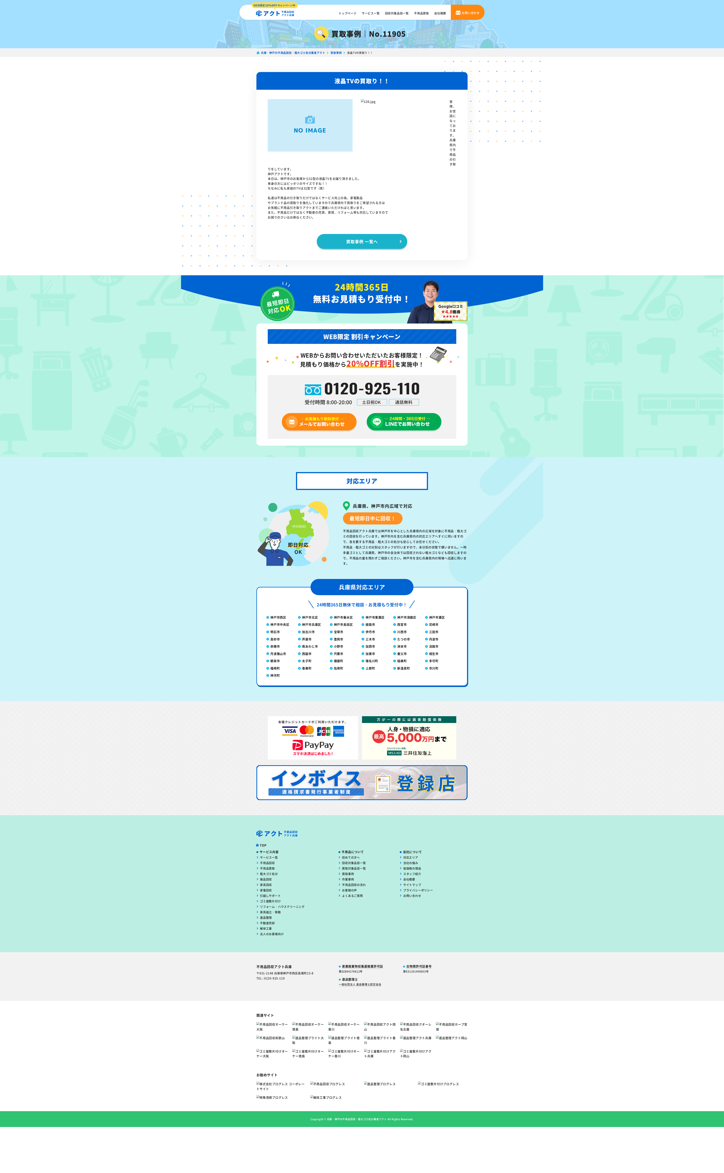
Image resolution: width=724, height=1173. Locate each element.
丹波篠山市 (278, 653)
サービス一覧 (371, 13)
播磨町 (338, 661)
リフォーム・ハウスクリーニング (282, 906)
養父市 (402, 653)
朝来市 (275, 661)
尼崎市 (434, 624)
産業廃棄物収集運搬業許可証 (362, 966)
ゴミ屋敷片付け (270, 901)
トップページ (348, 13)
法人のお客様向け (272, 934)
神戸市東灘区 (375, 617)
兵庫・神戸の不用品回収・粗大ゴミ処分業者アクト (357, 1119)
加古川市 (308, 631)
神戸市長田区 (343, 624)
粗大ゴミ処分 (269, 874)
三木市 (370, 639)
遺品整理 (266, 917)
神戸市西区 (278, 617)
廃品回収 (266, 879)
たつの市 (403, 639)
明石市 (275, 631)
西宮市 (402, 624)
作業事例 (348, 879)
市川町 (434, 668)
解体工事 (266, 928)
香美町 (306, 668)
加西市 (370, 646)
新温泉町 (403, 668)
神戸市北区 (310, 617)
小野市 (338, 646)
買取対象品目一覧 (354, 868)
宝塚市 (338, 631)
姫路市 (370, 624)
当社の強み (410, 863)
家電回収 (266, 890)
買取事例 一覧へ (362, 241)
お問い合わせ (412, 896)
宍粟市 (338, 653)
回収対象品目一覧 (397, 13)
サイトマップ (412, 885)
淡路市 (434, 646)
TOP (263, 845)
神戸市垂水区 (343, 617)
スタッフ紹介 (412, 874)
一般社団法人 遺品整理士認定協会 (360, 984)
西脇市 (306, 653)
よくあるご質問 (352, 896)
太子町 (306, 661)
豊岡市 (338, 639)
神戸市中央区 (279, 624)
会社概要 (440, 13)
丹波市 (434, 639)
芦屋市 (306, 639)
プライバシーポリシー (418, 890)
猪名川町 (372, 661)
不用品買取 (421, 13)
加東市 (370, 653)
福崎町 (275, 668)
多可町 (434, 661)
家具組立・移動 (270, 912)
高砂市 (275, 639)
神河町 (275, 675)
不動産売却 (267, 923)
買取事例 (348, 874)
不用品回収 (267, 863)
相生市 (434, 653)
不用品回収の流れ (354, 885)
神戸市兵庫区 (311, 624)
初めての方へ (351, 857)
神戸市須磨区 (406, 617)
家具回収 (266, 885)
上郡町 (370, 668)
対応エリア (410, 857)
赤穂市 (275, 646)
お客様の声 (349, 890)
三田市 (434, 631)
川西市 (402, 631)
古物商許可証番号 (419, 966)
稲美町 (402, 661)
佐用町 (338, 668)
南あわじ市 (310, 646)
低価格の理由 (412, 868)
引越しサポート (270, 896)
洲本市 (402, 646)
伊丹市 (370, 631)
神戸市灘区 (437, 617)
